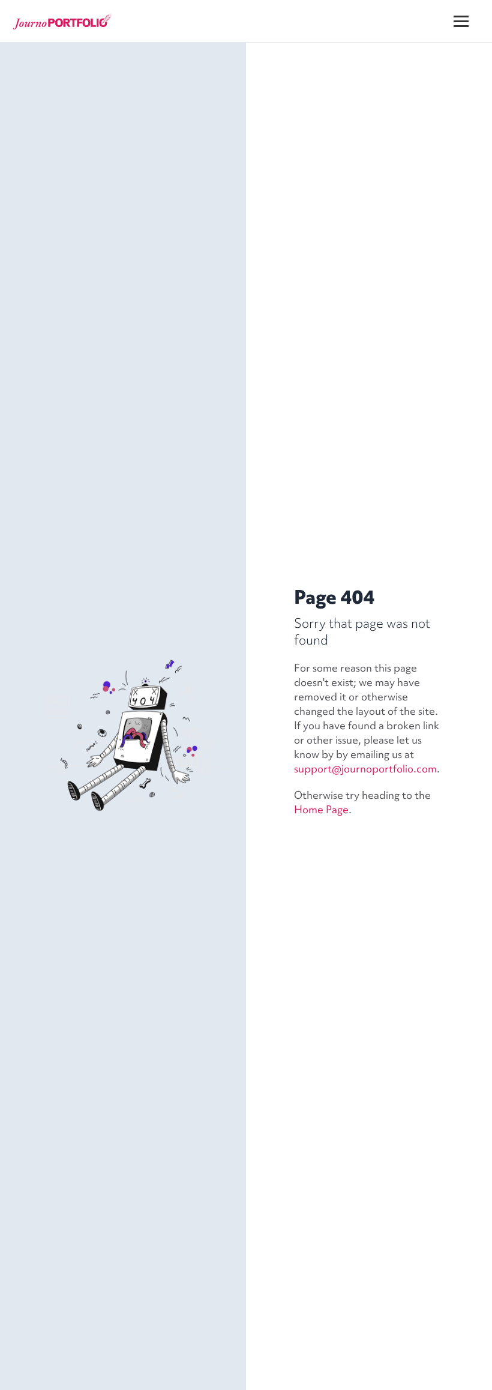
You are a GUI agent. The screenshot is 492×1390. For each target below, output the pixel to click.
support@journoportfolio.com (365, 768)
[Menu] (468, 11)
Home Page (321, 809)
